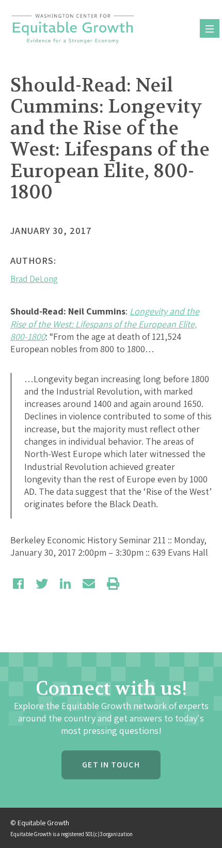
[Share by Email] (89, 583)
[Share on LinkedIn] (65, 583)
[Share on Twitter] (42, 583)
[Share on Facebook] (18, 583)
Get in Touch (110, 764)
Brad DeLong (34, 279)
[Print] (113, 583)
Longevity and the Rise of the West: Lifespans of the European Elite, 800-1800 (104, 323)
